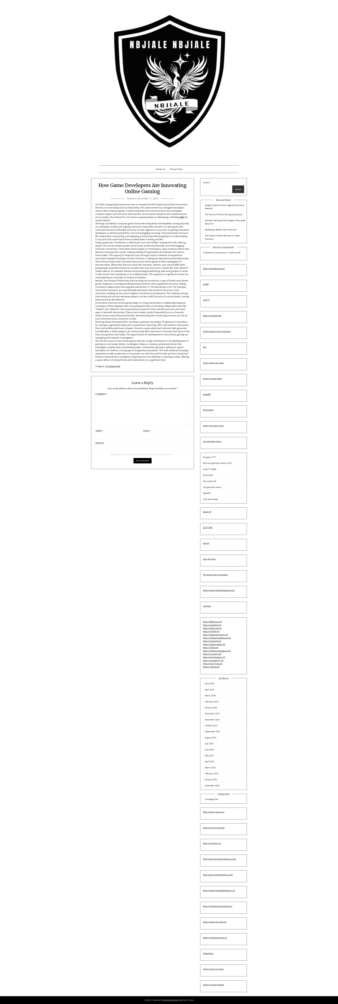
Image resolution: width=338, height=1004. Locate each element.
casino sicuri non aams (213, 969)
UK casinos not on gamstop (215, 574)
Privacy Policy (176, 169)
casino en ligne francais (213, 984)
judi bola (207, 606)
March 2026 (210, 695)
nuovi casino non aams (213, 362)
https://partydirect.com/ (214, 268)
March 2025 (210, 767)
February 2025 (211, 773)
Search (206, 182)
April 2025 (209, 761)
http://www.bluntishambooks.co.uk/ (219, 859)
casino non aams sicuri (213, 425)
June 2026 (209, 683)
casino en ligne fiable (212, 378)
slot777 (206, 300)
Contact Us (160, 169)
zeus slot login (209, 559)
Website (99, 443)
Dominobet (208, 410)
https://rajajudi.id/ (211, 667)
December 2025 (212, 713)
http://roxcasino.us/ (212, 843)
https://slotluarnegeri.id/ (214, 644)
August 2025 (210, 737)
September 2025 (212, 731)
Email (147, 430)
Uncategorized (112, 366)
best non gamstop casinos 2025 (217, 463)
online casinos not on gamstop (217, 331)
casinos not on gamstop (214, 827)
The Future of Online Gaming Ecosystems (223, 214)
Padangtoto (208, 953)
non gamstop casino (212, 441)
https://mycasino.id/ (212, 654)
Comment (101, 394)
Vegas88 (207, 394)
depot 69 (207, 511)
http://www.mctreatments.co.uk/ (218, 874)
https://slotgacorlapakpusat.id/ (217, 638)
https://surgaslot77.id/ (213, 660)
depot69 (207, 493)
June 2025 (209, 749)
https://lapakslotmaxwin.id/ (215, 634)
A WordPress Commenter (214, 252)
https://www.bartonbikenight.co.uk (219, 890)
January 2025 (211, 779)
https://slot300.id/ (211, 631)
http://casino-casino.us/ (213, 812)
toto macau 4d (209, 481)
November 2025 (212, 719)
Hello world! (234, 252)
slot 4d (206, 543)
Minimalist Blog (170, 1000)
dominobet (208, 475)
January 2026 (211, 707)
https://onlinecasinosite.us (215, 937)
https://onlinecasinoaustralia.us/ (217, 906)
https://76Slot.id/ (211, 647)
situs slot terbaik (210, 499)
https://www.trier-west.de (214, 922)
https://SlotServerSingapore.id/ (217, 651)
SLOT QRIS (208, 527)
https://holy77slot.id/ (212, 663)
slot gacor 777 (209, 457)
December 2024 (212, 785)
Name (99, 430)
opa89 (206, 284)
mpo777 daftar (210, 469)
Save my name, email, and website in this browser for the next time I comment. (143, 454)
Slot (204, 347)
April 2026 (209, 689)
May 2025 (209, 755)
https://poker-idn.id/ (212, 628)
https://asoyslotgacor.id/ (214, 657)
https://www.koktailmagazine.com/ (219, 590)
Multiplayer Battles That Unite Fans (221, 229)
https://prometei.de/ (212, 315)
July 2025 (209, 743)
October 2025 (211, 725)
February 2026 (211, 701)
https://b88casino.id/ (212, 621)
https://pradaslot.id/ (212, 625)
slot (182, 217)
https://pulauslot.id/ (212, 641)
